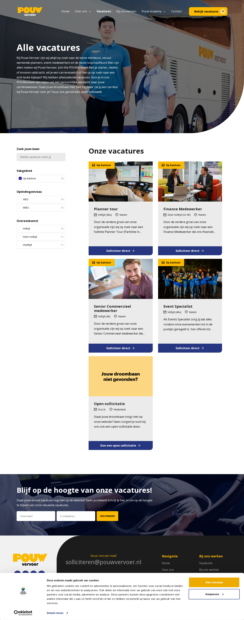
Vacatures (104, 11)
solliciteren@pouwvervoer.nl (103, 562)
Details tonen (55, 612)
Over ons (81, 11)
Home (65, 11)
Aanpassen (212, 593)
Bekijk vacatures (209, 11)
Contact (176, 11)
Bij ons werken (126, 11)
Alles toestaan (214, 582)
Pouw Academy (152, 11)
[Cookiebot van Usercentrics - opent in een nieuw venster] (23, 613)
